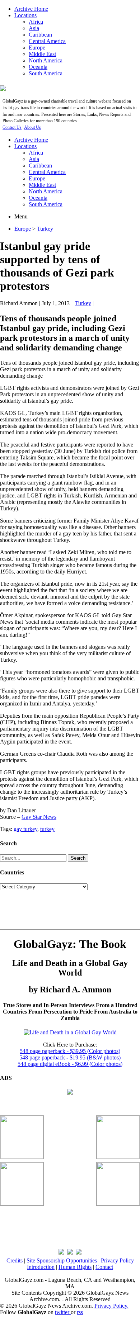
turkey (47, 829)
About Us (32, 127)
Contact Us (12, 127)
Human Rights (75, 1267)
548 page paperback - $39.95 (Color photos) (70, 1051)
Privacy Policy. (111, 1306)
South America (45, 73)
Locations (25, 15)
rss (80, 1312)
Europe (37, 47)
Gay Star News (39, 817)
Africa (36, 22)
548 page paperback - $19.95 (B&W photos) (70, 1057)
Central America (47, 41)
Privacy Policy (117, 1260)
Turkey (45, 229)
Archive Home (31, 9)
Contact (104, 1267)
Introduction (41, 1267)
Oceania (38, 67)
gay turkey (25, 829)
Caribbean (40, 35)
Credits (14, 1260)
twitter (63, 1312)
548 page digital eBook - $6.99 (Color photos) (70, 1064)
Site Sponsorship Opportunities (62, 1260)
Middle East (42, 54)
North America (45, 60)
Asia (34, 28)
